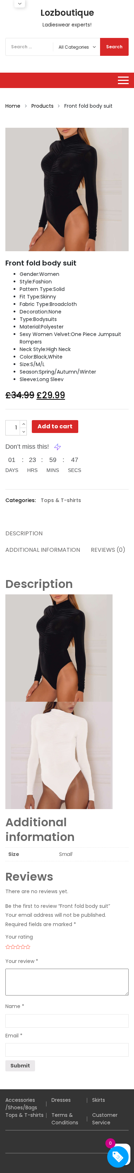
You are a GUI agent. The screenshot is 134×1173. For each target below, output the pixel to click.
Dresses (61, 1100)
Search (114, 47)
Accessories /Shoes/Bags (21, 1103)
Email (14, 1035)
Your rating (19, 936)
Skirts (98, 1100)
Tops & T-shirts (61, 500)
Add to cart (55, 426)
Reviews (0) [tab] (108, 550)
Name (14, 1006)
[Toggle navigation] (123, 80)
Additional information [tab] (42, 550)
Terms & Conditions (64, 1118)
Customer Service (105, 1118)
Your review (21, 961)
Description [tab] (24, 533)
